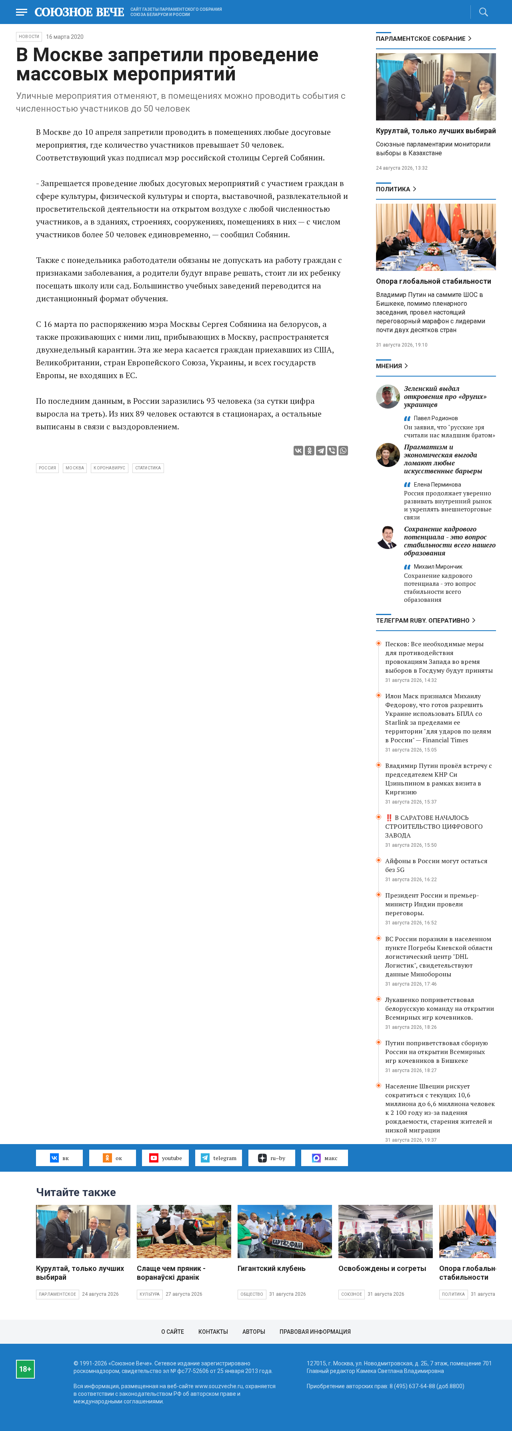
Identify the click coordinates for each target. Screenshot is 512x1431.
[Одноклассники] (309, 450)
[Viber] (332, 450)
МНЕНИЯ (389, 366)
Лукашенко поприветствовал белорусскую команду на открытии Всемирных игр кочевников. (439, 1008)
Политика (393, 189)
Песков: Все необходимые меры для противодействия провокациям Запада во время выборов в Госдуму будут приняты (439, 657)
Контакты (213, 1332)
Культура (150, 1294)
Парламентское (57, 1294)
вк (65, 1158)
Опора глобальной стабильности (433, 281)
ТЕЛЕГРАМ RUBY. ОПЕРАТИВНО (423, 620)
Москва (75, 468)
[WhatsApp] (343, 450)
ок (119, 1158)
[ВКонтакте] (298, 450)
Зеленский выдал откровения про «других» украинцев (445, 396)
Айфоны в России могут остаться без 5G (436, 865)
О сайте (172, 1332)
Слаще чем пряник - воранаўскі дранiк (171, 1272)
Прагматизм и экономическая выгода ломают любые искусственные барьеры (443, 458)
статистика (148, 468)
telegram (224, 1158)
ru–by (277, 1158)
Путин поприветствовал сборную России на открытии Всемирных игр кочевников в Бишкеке (436, 1051)
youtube (172, 1158)
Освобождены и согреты (382, 1268)
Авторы (253, 1332)
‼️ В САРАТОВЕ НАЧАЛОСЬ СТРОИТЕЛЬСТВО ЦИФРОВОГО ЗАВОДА (434, 826)
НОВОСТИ (29, 36)
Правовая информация (315, 1332)
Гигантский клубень (272, 1268)
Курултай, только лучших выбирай (436, 130)
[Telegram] (321, 450)
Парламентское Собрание (421, 38)
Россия (47, 468)
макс (331, 1158)
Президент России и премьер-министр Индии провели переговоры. (432, 904)
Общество (252, 1294)
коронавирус (109, 468)
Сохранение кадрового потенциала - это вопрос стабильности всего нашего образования (450, 540)
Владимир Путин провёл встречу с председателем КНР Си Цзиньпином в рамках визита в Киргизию (438, 778)
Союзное (351, 1294)
